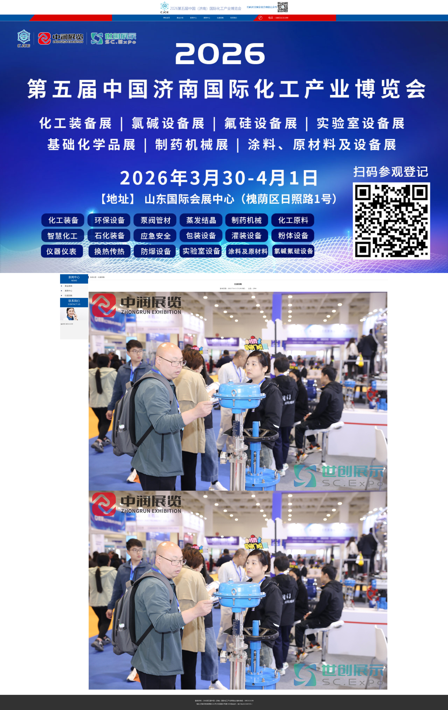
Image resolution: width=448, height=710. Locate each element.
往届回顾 (220, 18)
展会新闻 (68, 286)
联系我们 (233, 18)
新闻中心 (193, 18)
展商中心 (207, 18)
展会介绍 (180, 18)
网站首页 (166, 18)
